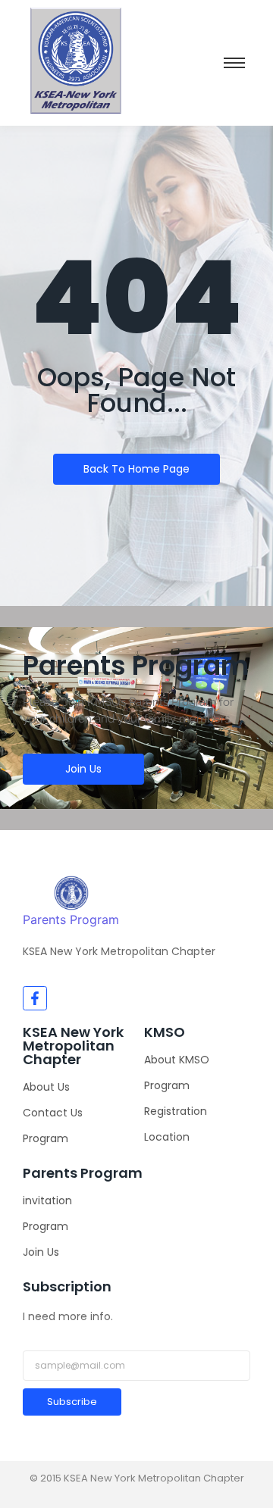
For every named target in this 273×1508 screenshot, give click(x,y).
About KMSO (176, 1059)
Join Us (41, 1252)
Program (45, 1138)
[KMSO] (71, 893)
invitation (47, 1200)
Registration (175, 1111)
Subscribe (72, 1401)
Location (167, 1136)
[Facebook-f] (35, 998)
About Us (46, 1086)
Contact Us (53, 1112)
